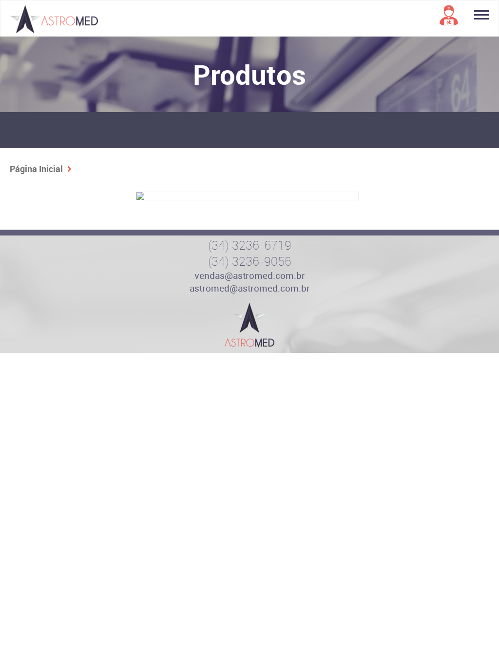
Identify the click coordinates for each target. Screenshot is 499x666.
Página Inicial (36, 169)
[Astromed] (249, 325)
